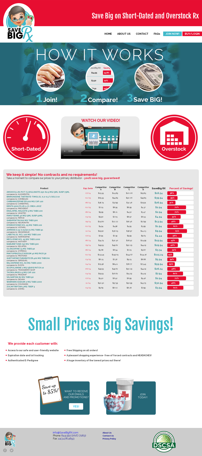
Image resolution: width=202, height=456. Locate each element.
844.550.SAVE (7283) (73, 435)
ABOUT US (124, 33)
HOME (108, 33)
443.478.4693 (66, 438)
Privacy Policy (109, 439)
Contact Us (108, 436)
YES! (76, 406)
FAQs (157, 33)
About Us (107, 433)
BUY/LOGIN (192, 33)
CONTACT (142, 33)
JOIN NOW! (172, 33)
